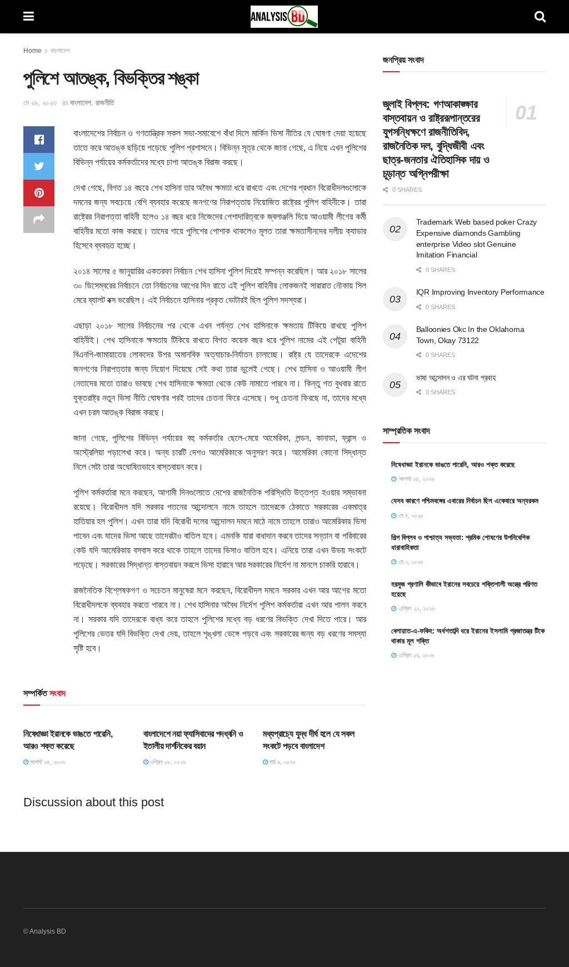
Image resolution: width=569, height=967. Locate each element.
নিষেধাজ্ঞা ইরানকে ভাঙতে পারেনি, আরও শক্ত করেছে (453, 464)
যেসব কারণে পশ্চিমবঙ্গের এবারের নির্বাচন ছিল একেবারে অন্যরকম (464, 501)
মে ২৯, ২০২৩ (40, 102)
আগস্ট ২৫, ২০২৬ (46, 761)
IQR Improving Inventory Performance (480, 291)
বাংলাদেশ (60, 50)
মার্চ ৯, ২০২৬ (281, 761)
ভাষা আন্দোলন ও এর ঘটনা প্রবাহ (456, 377)
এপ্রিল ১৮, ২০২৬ (167, 761)
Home (32, 50)
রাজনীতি (105, 102)
